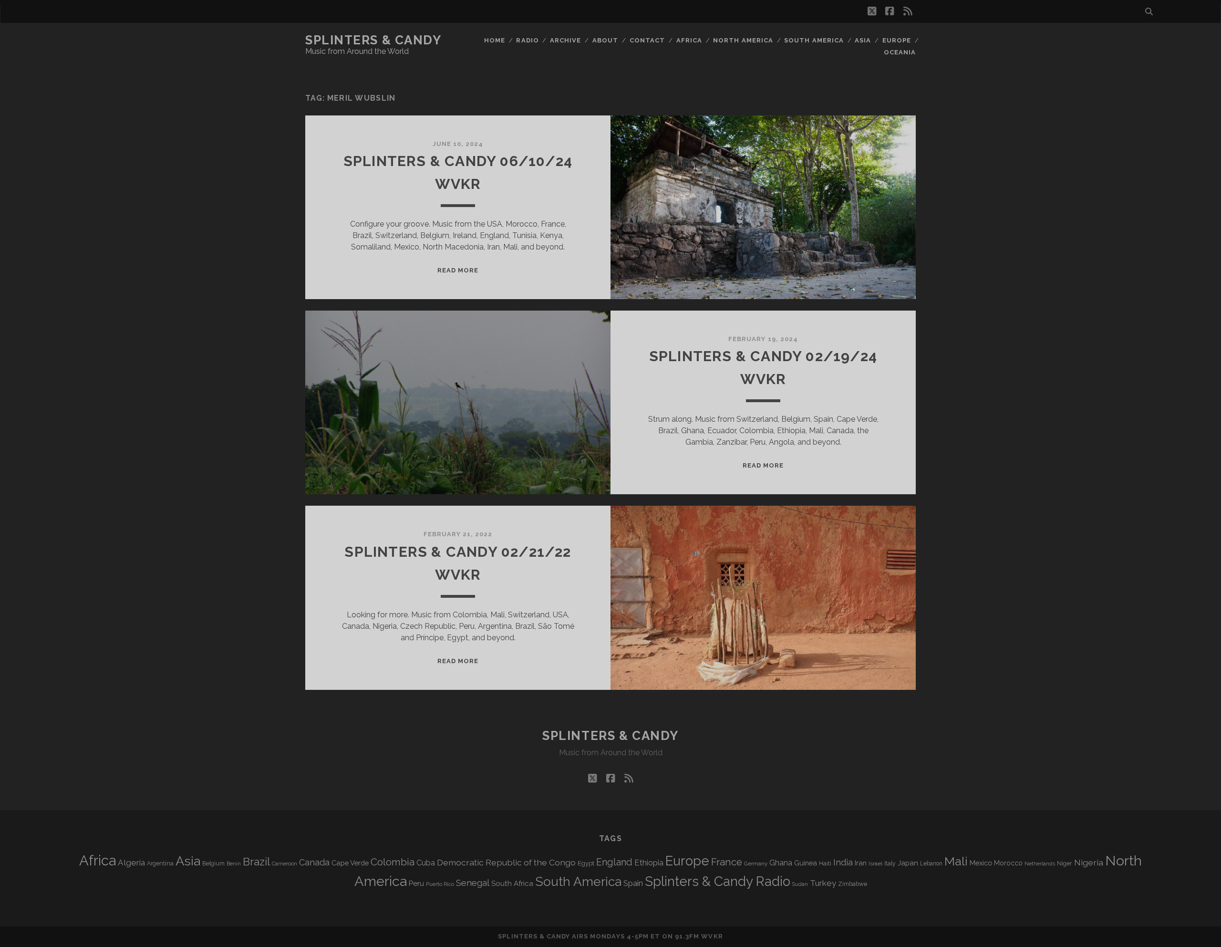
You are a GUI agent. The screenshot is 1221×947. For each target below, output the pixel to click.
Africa (689, 40)
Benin (234, 863)
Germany (755, 863)
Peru (416, 883)
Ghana (780, 862)
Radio (527, 40)
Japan (908, 863)
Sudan (800, 884)
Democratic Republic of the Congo (506, 862)
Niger (1064, 863)
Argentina (160, 863)
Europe (896, 40)
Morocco (1008, 863)
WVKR (712, 936)
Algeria (131, 862)
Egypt (586, 863)
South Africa (512, 883)
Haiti (825, 863)
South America (814, 40)
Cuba (425, 862)
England (614, 862)
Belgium (213, 863)
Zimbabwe (852, 884)
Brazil (256, 861)
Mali (956, 861)
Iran (861, 863)
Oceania (900, 52)
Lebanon (931, 863)
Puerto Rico (440, 884)
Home (494, 40)
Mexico (981, 863)
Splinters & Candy (373, 40)
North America (743, 40)
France (726, 862)
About (605, 40)
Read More (457, 270)
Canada (314, 862)
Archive (565, 40)
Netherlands (1039, 864)
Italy (890, 863)
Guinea (805, 863)
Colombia (392, 862)
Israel (875, 863)
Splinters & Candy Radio (717, 881)
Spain (633, 883)
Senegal (472, 882)
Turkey (823, 883)
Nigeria (1088, 862)
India (843, 862)
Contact (647, 40)
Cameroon (284, 864)
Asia (863, 40)
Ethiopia (648, 862)
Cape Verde (350, 863)
